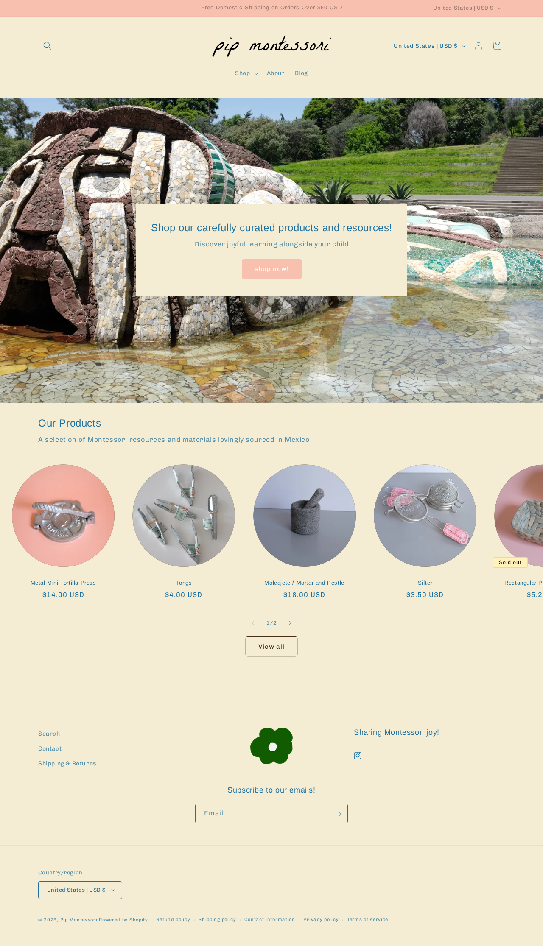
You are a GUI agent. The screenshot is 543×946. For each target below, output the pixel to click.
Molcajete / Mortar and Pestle (304, 583)
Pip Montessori (79, 919)
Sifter (425, 583)
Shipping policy (217, 919)
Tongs (184, 583)
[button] (47, 45)
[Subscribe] (338, 814)
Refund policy (173, 919)
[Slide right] (290, 623)
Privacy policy (321, 919)
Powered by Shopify (123, 919)
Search (49, 733)
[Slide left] (253, 623)
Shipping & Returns (67, 763)
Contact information (269, 919)
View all (271, 646)
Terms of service (367, 919)
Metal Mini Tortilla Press (63, 583)
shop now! (272, 269)
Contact (50, 749)
